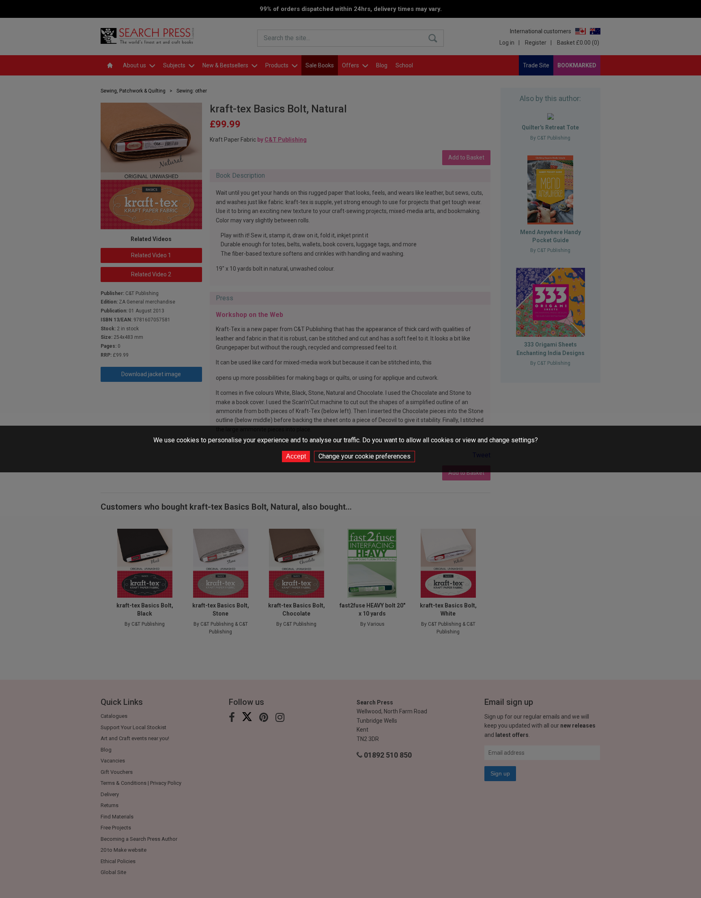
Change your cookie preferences (364, 456)
